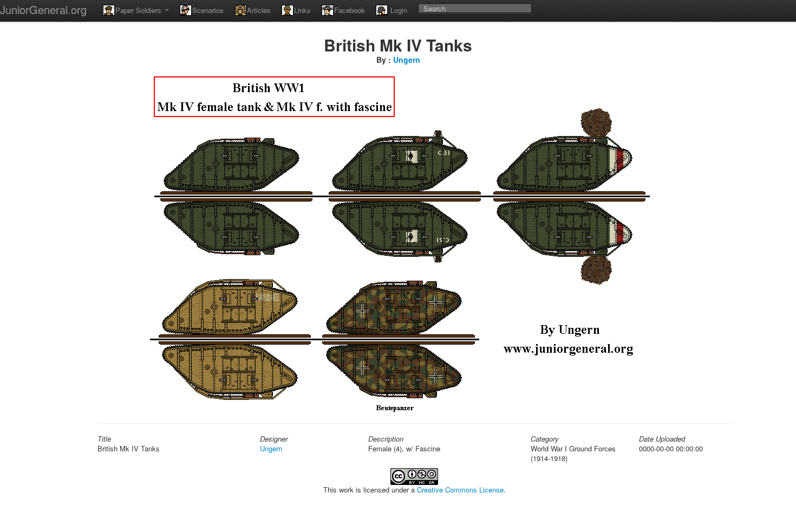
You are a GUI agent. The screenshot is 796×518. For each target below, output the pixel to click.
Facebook (349, 10)
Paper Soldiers (139, 10)
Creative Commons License (460, 489)
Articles (259, 10)
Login (397, 10)
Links (302, 10)
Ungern (406, 59)
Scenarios (208, 10)
